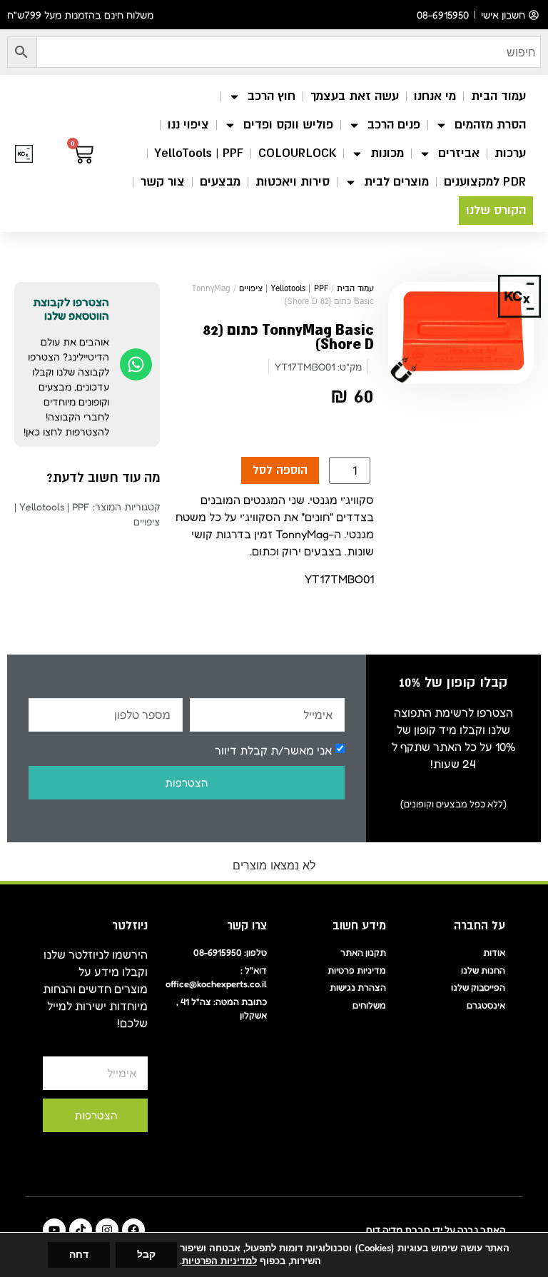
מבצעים (220, 181)
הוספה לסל (280, 470)
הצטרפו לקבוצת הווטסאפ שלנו (71, 309)
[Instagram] (107, 1229)
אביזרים (459, 153)
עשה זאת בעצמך (354, 96)
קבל (146, 1254)
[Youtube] (54, 1229)
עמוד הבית (498, 96)
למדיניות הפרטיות (219, 1261)
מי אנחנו (435, 96)
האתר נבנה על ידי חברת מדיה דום (435, 1229)
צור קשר (163, 181)
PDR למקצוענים (485, 181)
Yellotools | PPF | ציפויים (283, 288)
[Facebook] (133, 1229)
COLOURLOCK (297, 153)
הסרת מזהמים (490, 124)
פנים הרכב (393, 124)
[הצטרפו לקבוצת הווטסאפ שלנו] (136, 364)
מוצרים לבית (396, 181)
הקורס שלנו (496, 210)
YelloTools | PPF (199, 153)
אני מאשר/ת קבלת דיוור (273, 749)
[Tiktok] (80, 1229)
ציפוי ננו (188, 124)
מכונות (387, 153)
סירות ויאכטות (292, 181)
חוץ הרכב (271, 96)
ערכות (510, 153)
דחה (78, 1254)
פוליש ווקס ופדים (288, 124)
